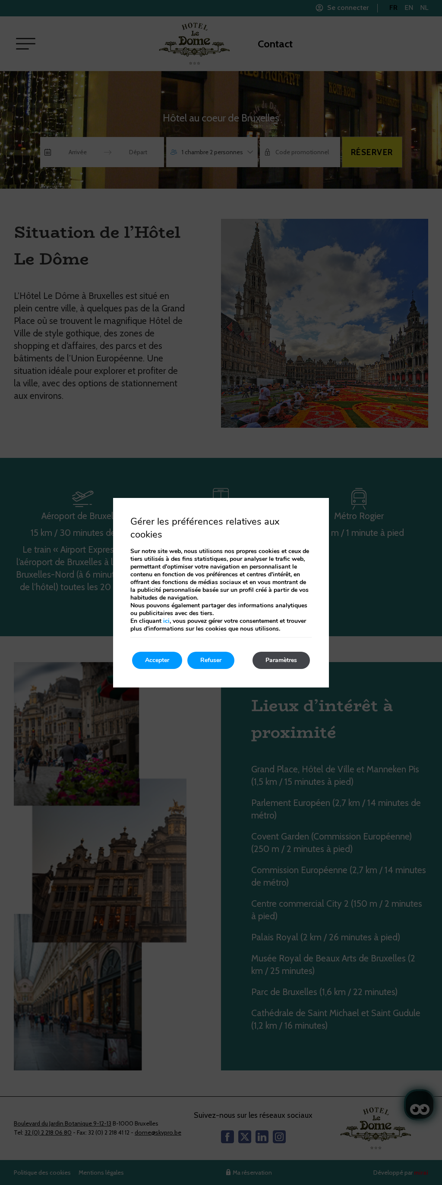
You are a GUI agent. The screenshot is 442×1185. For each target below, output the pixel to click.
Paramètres (281, 660)
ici (166, 621)
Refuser (210, 660)
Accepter (157, 660)
